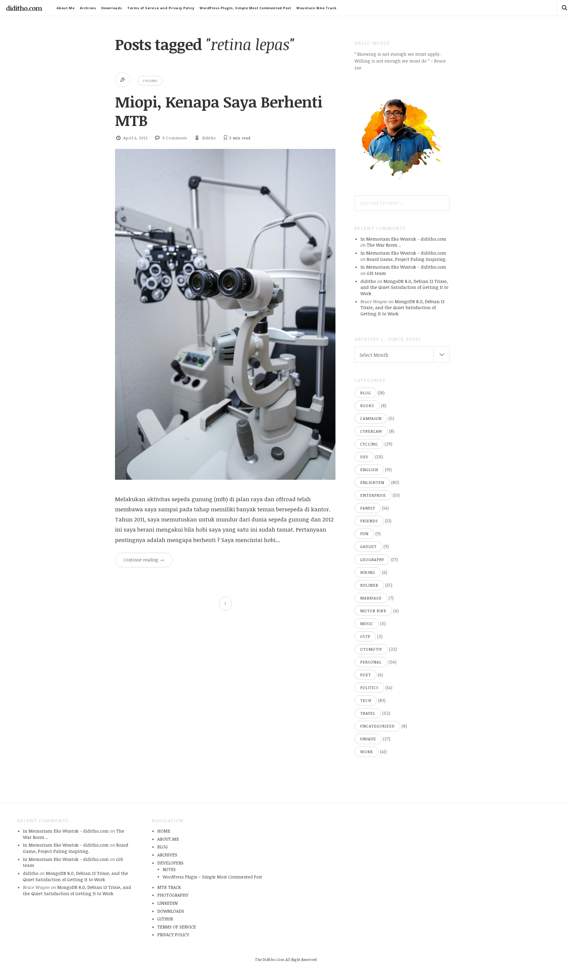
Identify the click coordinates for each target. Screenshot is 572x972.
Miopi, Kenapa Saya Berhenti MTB (218, 110)
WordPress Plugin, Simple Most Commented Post (245, 8)
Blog (365, 392)
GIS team (376, 273)
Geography (372, 559)
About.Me (65, 8)
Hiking (367, 572)
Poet (365, 674)
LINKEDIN (167, 903)
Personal (371, 662)
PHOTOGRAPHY (172, 895)
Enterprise (373, 495)
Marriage (371, 598)
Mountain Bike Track (316, 8)
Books (367, 405)
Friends (369, 521)
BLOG (162, 847)
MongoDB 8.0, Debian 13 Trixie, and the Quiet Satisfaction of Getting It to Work (404, 287)
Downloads (111, 8)
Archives (88, 8)
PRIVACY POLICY (173, 934)
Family (367, 508)
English (369, 469)
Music (366, 623)
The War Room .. (384, 245)
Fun (364, 533)
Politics (369, 687)
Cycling (150, 80)
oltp (365, 636)
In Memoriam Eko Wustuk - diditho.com (403, 239)
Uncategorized (377, 726)
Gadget (368, 546)
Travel (367, 713)
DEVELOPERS (170, 863)
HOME (163, 831)
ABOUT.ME (168, 839)
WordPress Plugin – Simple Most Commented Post (212, 877)
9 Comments (174, 138)
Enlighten (372, 482)
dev (364, 456)
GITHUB (165, 919)
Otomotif (371, 649)
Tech (365, 700)
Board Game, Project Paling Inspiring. (407, 259)
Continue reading (144, 560)
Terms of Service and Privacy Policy (160, 8)
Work (366, 751)
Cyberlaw (371, 431)
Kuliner (369, 585)
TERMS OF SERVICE (176, 927)
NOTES (169, 869)
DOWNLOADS (170, 911)
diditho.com (24, 8)
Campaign (371, 418)
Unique (368, 739)
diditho (209, 138)
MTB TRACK (169, 887)
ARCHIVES (167, 855)
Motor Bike (373, 610)
